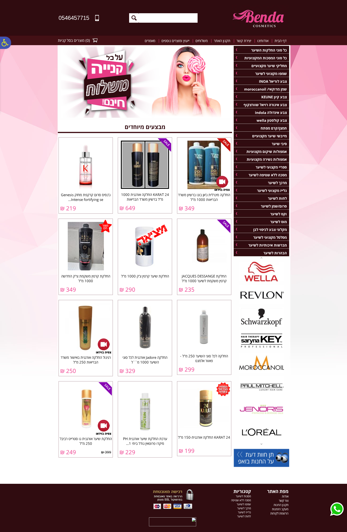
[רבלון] (261, 303)
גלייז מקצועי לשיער (272, 190)
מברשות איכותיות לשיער (267, 245)
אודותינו (262, 40)
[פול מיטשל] (261, 395)
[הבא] (261, 257)
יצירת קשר (244, 40)
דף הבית (281, 40)
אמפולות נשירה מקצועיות (267, 159)
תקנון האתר (222, 40)
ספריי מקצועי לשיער (271, 167)
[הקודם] (261, 444)
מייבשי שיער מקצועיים (269, 136)
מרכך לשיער (277, 182)
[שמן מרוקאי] (261, 372)
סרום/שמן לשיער (274, 206)
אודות (285, 496)
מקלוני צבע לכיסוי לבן (270, 229)
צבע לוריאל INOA (273, 81)
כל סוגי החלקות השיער (269, 50)
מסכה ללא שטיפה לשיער (268, 175)
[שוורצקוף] (261, 326)
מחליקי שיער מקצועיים (269, 65)
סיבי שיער (279, 143)
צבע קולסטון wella (272, 120)
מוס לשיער (278, 221)
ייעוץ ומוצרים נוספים (175, 40)
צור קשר (283, 500)
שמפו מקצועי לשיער (271, 73)
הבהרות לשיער (275, 253)
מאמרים (150, 40)
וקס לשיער (278, 214)
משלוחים (201, 40)
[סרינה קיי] (261, 349)
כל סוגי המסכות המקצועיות (265, 58)
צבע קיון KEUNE (274, 97)
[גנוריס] (261, 418)
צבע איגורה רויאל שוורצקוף (265, 104)
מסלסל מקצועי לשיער (270, 237)
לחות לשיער (277, 198)
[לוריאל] (261, 441)
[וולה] (261, 280)
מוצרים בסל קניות (71, 40)
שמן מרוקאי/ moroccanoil (265, 89)
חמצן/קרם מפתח (274, 128)
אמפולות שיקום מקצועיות (266, 151)
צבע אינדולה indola (271, 112)
